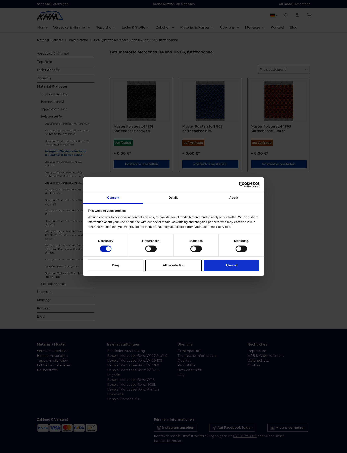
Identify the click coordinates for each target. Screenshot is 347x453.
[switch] (151, 248)
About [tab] (233, 197)
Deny (115, 265)
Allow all (231, 265)
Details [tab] (174, 197)
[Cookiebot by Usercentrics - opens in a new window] (241, 184)
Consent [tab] (113, 197)
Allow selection (173, 265)
